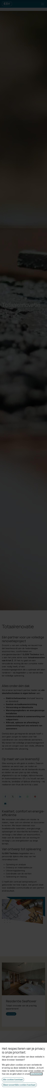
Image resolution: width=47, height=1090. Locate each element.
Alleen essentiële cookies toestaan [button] (19, 1084)
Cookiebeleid (36, 1074)
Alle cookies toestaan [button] (13, 1079)
